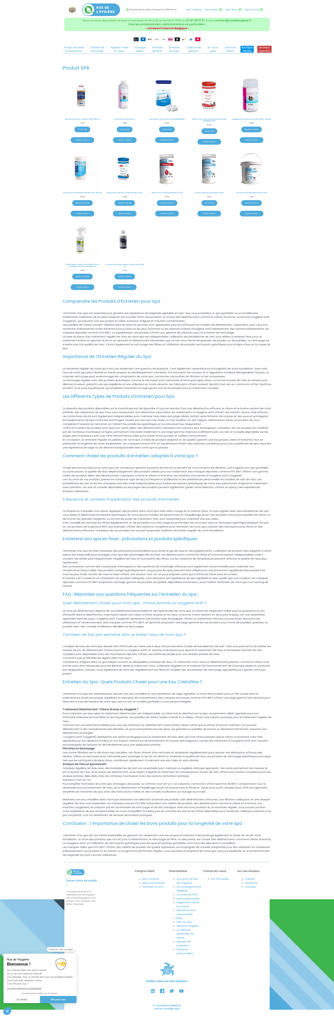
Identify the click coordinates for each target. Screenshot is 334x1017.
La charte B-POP (187, 894)
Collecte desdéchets (193, 49)
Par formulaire (220, 879)
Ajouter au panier (251, 129)
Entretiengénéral (157, 49)
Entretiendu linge (174, 49)
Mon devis (233, 9)
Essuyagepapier (140, 49)
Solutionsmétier (230, 49)
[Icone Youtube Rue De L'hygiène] (181, 991)
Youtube (250, 887)
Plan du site (184, 922)
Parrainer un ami (152, 887)
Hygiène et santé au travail (188, 904)
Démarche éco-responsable (187, 912)
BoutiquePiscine (247, 49)
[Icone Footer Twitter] (172, 991)
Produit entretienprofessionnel (74, 49)
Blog (179, 918)
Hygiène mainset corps (120, 49)
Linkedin (250, 879)
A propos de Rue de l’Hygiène (187, 881)
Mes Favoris (253, 9)
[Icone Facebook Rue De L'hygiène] (162, 991)
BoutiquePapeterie (264, 49)
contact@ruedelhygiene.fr (232, 20)
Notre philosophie (188, 898)
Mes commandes (153, 883)
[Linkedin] (152, 991)
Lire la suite (82, 129)
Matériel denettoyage (97, 49)
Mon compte (193, 9)
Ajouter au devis (82, 140)
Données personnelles (185, 951)
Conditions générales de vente (185, 933)
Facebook (251, 883)
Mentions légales (187, 926)
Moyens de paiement (184, 943)
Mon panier (213, 9)
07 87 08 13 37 (195, 20)
